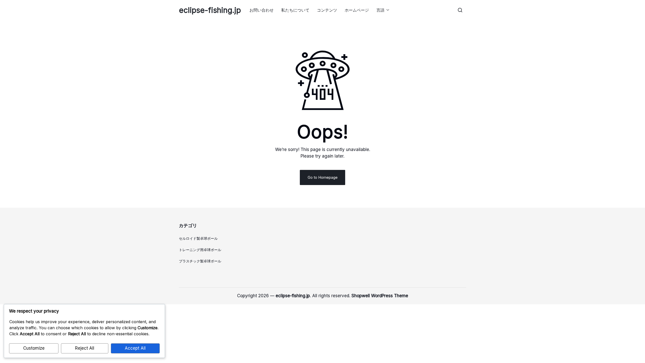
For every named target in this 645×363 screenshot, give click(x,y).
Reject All (84, 348)
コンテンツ (327, 10)
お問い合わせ (261, 10)
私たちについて (295, 10)
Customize (34, 348)
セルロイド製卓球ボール (198, 238)
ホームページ (357, 10)
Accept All (135, 348)
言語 (380, 10)
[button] (460, 10)
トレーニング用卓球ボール (200, 250)
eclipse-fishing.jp (210, 10)
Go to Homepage (323, 177)
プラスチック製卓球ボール (200, 261)
